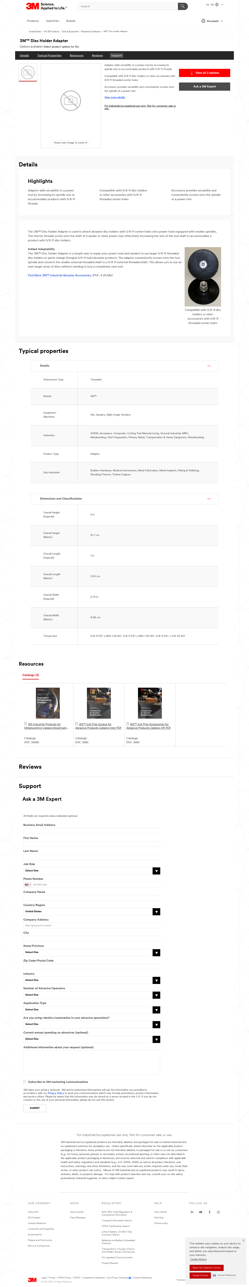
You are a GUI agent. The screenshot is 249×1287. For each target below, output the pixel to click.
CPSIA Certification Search (116, 1226)
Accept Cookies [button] (200, 1275)
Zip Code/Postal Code (38, 960)
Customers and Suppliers (41, 1229)
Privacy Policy (56, 1093)
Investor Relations (37, 1223)
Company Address (36, 919)
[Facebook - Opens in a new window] (209, 1212)
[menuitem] (24, 55)
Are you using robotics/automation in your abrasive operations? (66, 1018)
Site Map (159, 1218)
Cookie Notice (198, 1259)
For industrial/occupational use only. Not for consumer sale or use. (140, 107)
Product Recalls (110, 1263)
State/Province (33, 946)
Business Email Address (39, 825)
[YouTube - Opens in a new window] (200, 1212)
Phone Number (33, 879)
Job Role (29, 864)
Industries (52, 21)
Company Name (34, 892)
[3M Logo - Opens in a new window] (46, 6)
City (26, 933)
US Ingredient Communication (117, 1257)
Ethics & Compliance (39, 1246)
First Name (30, 838)
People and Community (40, 1240)
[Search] (183, 6)
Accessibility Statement (94, 1278)
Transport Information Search (117, 1220)
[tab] (30, 675)
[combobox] (28, 884)
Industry (29, 973)
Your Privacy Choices (117, 1278)
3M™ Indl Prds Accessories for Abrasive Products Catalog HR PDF (148, 726)
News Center (77, 1212)
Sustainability (35, 1234)
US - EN (210, 5)
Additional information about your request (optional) (58, 1047)
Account (212, 21)
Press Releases (77, 1218)
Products (33, 21)
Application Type (34, 1003)
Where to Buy (161, 1223)
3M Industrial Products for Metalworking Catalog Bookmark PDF (45, 726)
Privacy (52, 1278)
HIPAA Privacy (64, 1278)
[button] (224, 1275)
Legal (43, 1278)
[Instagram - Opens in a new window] (218, 1212)
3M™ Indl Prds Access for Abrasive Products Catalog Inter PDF (98, 726)
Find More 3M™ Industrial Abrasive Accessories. (60, 275)
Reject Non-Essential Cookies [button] (207, 1268)
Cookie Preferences (142, 1278)
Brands (70, 21)
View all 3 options (207, 73)
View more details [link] (114, 97)
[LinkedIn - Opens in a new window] (192, 1212)
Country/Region (34, 905)
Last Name (30, 851)
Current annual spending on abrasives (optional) (55, 1032)
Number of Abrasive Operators (44, 988)
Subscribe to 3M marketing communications (58, 1082)
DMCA (77, 1278)
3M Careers (34, 1218)
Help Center (160, 1212)
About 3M (33, 1212)
